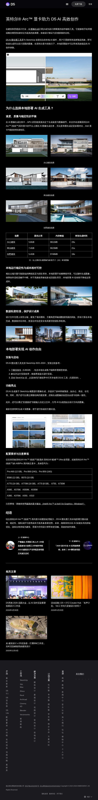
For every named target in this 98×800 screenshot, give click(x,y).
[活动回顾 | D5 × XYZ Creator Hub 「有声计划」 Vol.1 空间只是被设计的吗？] (71, 587)
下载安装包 (16, 370)
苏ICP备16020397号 (32, 786)
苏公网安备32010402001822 (50, 786)
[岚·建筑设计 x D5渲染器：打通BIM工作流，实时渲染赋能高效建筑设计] (26, 627)
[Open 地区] (91, 797)
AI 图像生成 (33, 29)
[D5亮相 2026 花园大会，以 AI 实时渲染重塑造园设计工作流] (26, 587)
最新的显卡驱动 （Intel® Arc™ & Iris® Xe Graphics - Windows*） (55, 504)
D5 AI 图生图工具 (14, 40)
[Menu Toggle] (67, 4)
